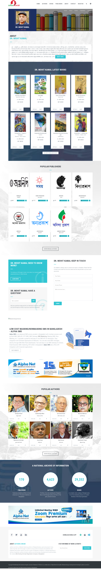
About (66, 3)
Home (38, 3)
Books (51, 3)
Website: (40, 30)
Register (80, 3)
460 (12, 236)
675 (55, 200)
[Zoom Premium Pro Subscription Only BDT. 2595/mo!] (50, 515)
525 (55, 236)
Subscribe (87, 548)
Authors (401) (42, 200)
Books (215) (12, 445)
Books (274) (75, 418)
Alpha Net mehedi (20, 564)
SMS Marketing (42, 336)
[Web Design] (50, 319)
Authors (44, 3)
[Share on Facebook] (68, 200)
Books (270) (54, 418)
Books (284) (33, 418)
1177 (34, 200)
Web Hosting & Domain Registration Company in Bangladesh (30, 554)
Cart (20, 109)
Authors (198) (21, 200)
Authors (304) (64, 200)
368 (12, 200)
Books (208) (33, 445)
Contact (73, 3)
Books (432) (12, 418)
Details (15, 109)
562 (76, 200)
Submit (58, 303)
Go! (34, 300)
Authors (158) (21, 236)
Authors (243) (64, 236)
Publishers (59, 3)
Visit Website (15, 350)
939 (34, 236)
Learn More (15, 279)
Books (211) (54, 445)
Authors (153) (85, 200)
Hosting (78, 564)
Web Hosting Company (26, 567)
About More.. (60, 56)
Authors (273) (42, 236)
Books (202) (75, 445)
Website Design (65, 564)
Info (18, 418)
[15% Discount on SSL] (50, 368)
